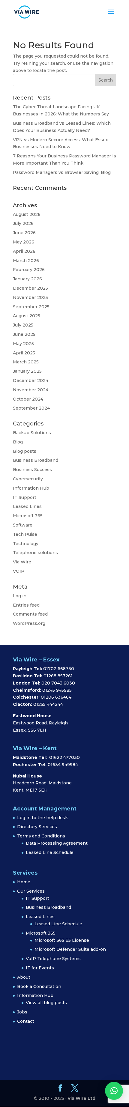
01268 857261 (58, 676)
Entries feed (26, 605)
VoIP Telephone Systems (53, 958)
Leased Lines (27, 506)
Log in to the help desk (42, 817)
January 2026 (27, 279)
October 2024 (28, 399)
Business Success (32, 469)
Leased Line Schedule (50, 852)
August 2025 (26, 315)
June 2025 (24, 334)
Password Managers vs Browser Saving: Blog (62, 172)
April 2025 (24, 353)
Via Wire (22, 562)
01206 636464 (56, 697)
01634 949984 (63, 764)
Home (23, 882)
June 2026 (24, 232)
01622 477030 (64, 757)
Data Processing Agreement (57, 843)
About (23, 977)
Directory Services (37, 826)
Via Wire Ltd (81, 1098)
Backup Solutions (32, 432)
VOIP (18, 571)
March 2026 (26, 260)
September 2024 (31, 408)
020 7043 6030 (58, 683)
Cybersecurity (28, 479)
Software (22, 525)
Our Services (31, 891)
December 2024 (30, 380)
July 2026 (23, 223)
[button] (114, 1091)
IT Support (24, 497)
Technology (25, 543)
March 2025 (26, 362)
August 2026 (26, 214)
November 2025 (30, 297)
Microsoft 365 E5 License (61, 940)
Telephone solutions (35, 552)
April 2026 (24, 251)
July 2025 (23, 325)
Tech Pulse (25, 534)
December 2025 (30, 288)
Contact (25, 1021)
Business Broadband (35, 460)
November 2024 (30, 389)
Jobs (22, 1012)
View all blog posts (46, 1002)
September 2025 (31, 306)
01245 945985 (57, 690)
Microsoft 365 (28, 515)
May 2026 (23, 242)
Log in (19, 595)
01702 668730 (58, 668)
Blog (18, 442)
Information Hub (31, 488)
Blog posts (24, 451)
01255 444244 (48, 704)
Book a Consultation (39, 986)
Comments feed (30, 614)
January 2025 (27, 371)
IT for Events (40, 968)
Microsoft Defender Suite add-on (70, 949)
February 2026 (29, 269)
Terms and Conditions (41, 836)
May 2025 (23, 343)
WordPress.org (29, 623)
